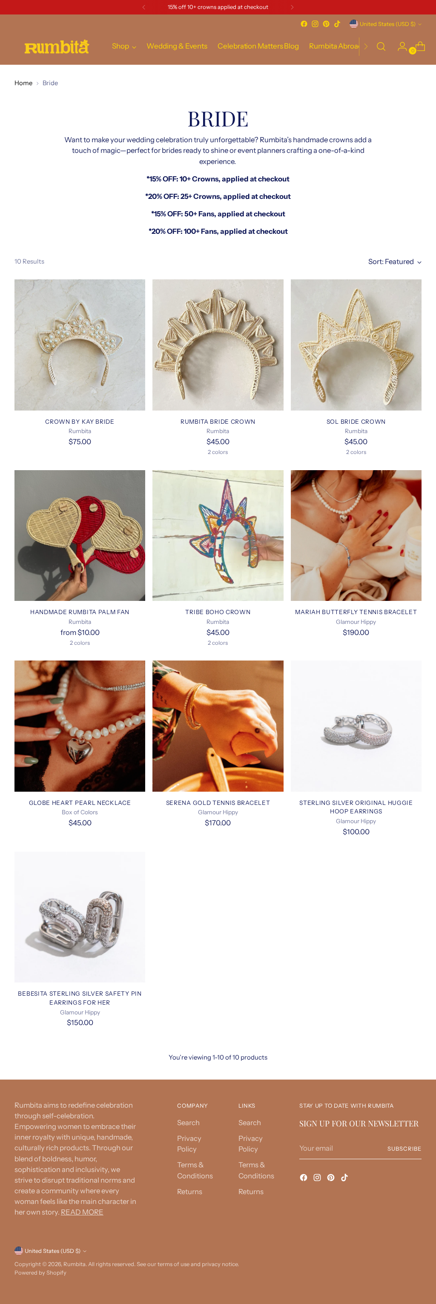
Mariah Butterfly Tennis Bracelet (356, 612)
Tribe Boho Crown (217, 612)
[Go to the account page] (398, 46)
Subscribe (404, 1148)
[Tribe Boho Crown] (217, 535)
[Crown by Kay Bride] (79, 344)
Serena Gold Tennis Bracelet (218, 802)
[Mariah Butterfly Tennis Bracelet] (356, 535)
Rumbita (74, 1264)
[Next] (292, 7)
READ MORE (82, 1212)
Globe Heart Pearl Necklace (80, 802)
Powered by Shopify (40, 1272)
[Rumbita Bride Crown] (217, 344)
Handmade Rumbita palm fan (79, 612)
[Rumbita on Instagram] (315, 24)
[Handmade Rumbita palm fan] (79, 535)
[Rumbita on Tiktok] (337, 24)
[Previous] (144, 7)
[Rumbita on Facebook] (304, 24)
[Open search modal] (381, 46)
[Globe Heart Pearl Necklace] (79, 726)
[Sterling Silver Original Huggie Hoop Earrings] (356, 726)
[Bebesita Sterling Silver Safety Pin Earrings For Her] (79, 917)
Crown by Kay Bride (79, 421)
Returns (189, 1191)
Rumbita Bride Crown (218, 421)
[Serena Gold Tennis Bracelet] (217, 726)
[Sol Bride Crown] (356, 344)
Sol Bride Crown (356, 421)
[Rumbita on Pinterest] (326, 24)
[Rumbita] (57, 46)
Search (188, 1122)
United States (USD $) (388, 23)
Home (23, 83)
